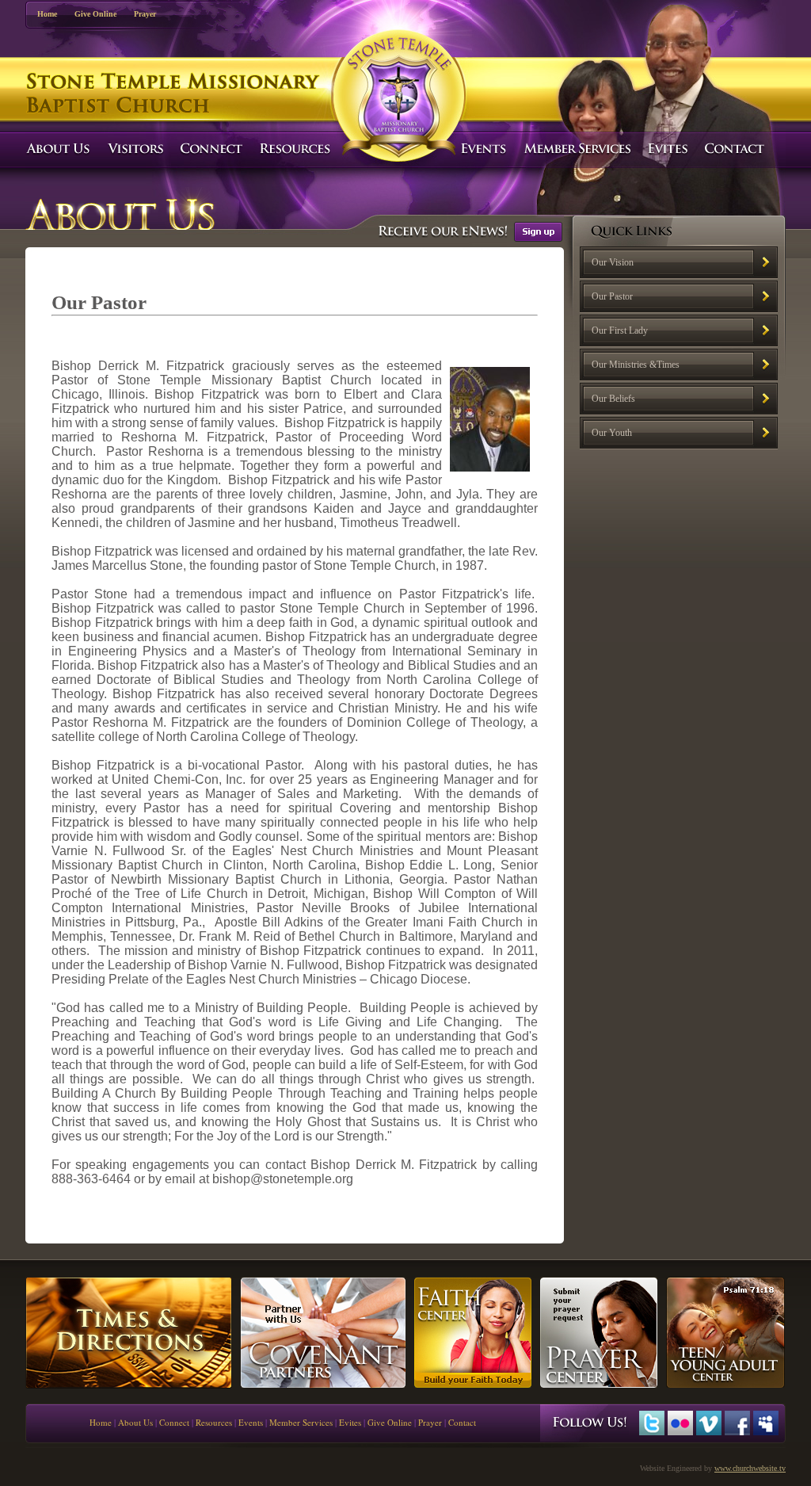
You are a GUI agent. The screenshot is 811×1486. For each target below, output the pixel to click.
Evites (350, 1422)
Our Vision (613, 262)
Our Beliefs (613, 398)
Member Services (301, 1422)
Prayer (145, 14)
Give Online (95, 14)
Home (47, 14)
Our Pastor (612, 296)
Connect (174, 1422)
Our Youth (612, 432)
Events (250, 1422)
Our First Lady (620, 330)
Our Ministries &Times (636, 364)
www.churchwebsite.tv (750, 1468)
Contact (462, 1422)
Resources (214, 1422)
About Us (135, 1422)
